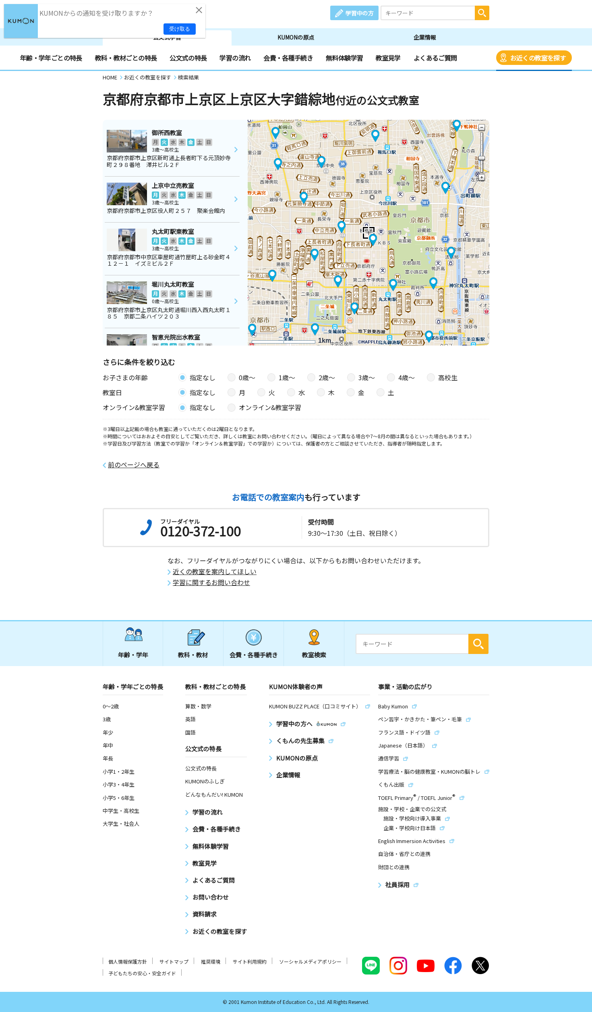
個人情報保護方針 (127, 961)
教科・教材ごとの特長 (126, 57)
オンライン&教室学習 (270, 407)
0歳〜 (247, 377)
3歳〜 (366, 377)
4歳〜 (406, 377)
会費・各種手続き (288, 57)
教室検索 (314, 654)
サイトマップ (173, 961)
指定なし (202, 377)
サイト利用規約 (250, 961)
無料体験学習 (344, 57)
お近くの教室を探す (538, 57)
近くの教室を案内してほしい (215, 571)
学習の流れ (234, 57)
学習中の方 (360, 13)
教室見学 (388, 57)
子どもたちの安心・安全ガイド (142, 973)
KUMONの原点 (296, 37)
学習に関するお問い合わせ (211, 582)
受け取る (179, 29)
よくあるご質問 (435, 57)
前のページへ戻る (133, 464)
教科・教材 (193, 654)
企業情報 (425, 37)
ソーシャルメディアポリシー (310, 961)
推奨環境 (210, 961)
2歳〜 (327, 377)
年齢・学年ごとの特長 (51, 57)
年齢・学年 (133, 654)
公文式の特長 (188, 57)
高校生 (447, 377)
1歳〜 (287, 377)
